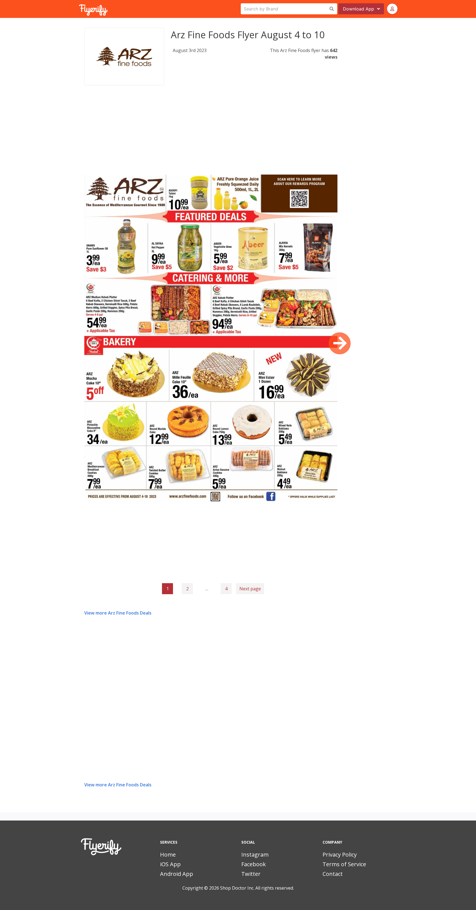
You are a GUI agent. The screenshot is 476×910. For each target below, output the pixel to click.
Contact (333, 874)
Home (168, 854)
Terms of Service (344, 864)
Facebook (253, 864)
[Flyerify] (79, 9)
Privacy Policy (340, 854)
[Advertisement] (210, 136)
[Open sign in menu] (392, 8)
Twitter (251, 874)
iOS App (170, 864)
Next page (250, 589)
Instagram (255, 854)
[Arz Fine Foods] (124, 56)
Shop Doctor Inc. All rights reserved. (257, 888)
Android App (176, 874)
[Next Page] (340, 343)
